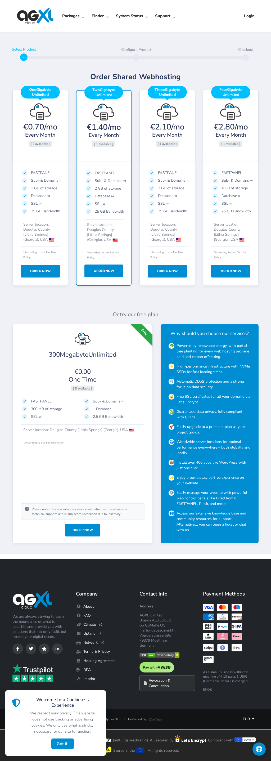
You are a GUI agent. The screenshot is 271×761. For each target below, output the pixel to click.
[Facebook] (17, 648)
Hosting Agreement (99, 660)
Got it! (63, 744)
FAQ (87, 615)
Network (90, 642)
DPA (87, 669)
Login (249, 16)
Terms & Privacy (96, 651)
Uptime (89, 633)
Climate (89, 624)
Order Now (83, 530)
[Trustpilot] (44, 648)
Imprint (89, 678)
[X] (31, 648)
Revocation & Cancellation (159, 683)
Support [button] (162, 16)
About (88, 606)
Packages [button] (70, 16)
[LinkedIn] (57, 648)
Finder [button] (98, 16)
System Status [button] (129, 16)
